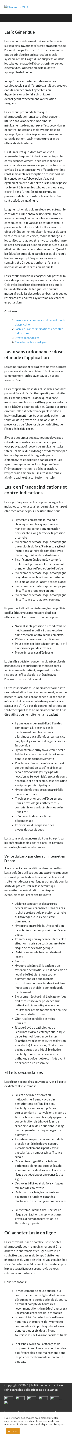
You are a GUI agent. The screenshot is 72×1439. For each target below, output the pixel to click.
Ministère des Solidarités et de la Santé (31, 1389)
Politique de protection (46, 1385)
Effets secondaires (27, 338)
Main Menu (17, 18)
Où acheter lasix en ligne (30, 342)
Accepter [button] (12, 1431)
